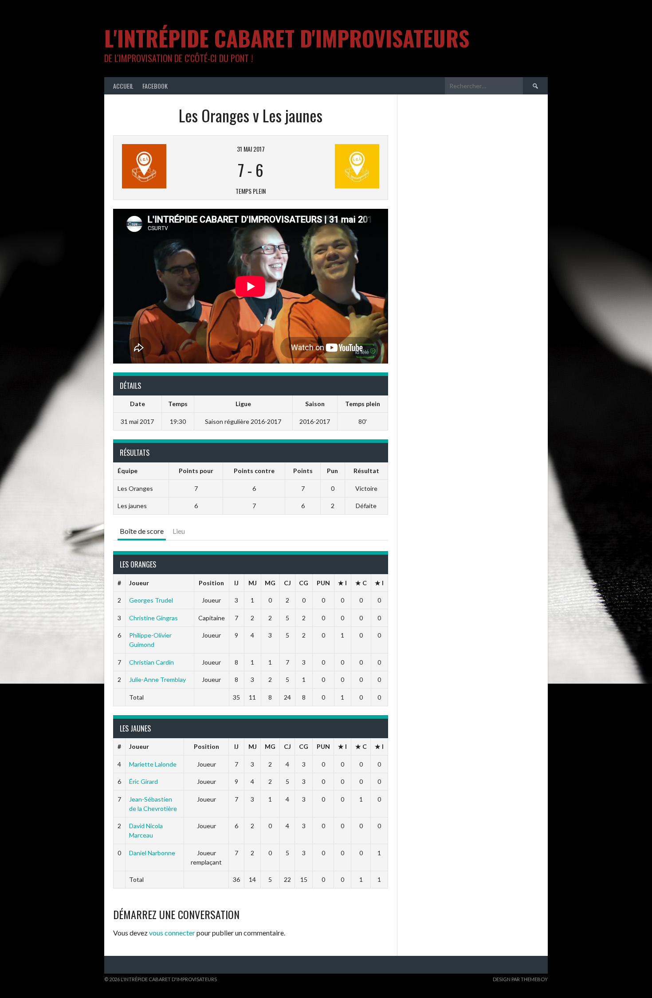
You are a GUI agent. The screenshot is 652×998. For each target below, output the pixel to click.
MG (270, 583)
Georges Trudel (151, 600)
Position (211, 583)
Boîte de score (142, 531)
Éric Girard (143, 781)
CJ (287, 583)
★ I (342, 583)
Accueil (123, 85)
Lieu (179, 531)
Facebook (155, 85)
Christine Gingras (153, 618)
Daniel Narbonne (152, 853)
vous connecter (172, 932)
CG (303, 583)
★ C (361, 583)
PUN (323, 583)
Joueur (139, 583)
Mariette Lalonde (153, 764)
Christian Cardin (151, 662)
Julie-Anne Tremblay (157, 679)
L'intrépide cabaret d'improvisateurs (286, 38)
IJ (236, 583)
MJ (252, 583)
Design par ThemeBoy (520, 979)
